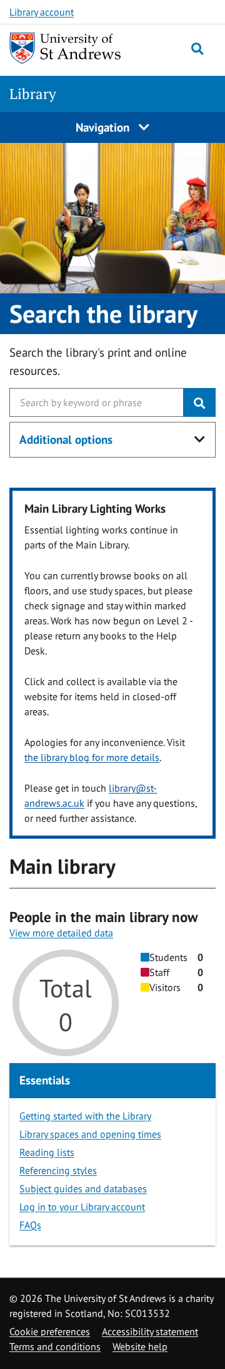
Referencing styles (58, 1170)
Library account (41, 12)
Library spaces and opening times (90, 1134)
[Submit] (199, 402)
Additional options (65, 439)
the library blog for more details (91, 757)
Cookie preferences (49, 1331)
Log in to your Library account (82, 1206)
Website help (140, 1346)
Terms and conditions (55, 1346)
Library (32, 93)
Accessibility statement (150, 1331)
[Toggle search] (197, 49)
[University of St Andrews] (65, 48)
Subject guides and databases (83, 1188)
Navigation (104, 127)
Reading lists (46, 1152)
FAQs (30, 1225)
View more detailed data (61, 932)
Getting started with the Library (85, 1115)
